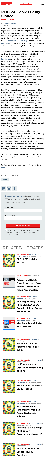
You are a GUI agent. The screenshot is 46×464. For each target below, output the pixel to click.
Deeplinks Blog (23, 255)
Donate (26, 3)
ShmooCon (18, 157)
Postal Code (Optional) (12, 207)
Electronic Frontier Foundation (7, 3)
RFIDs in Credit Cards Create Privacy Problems (29, 451)
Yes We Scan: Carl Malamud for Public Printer (28, 346)
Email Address (9, 215)
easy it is (5, 43)
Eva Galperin (36, 255)
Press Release (22, 275)
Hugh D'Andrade (10, 23)
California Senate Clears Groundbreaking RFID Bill (30, 367)
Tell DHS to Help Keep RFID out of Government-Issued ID (29, 431)
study (25, 90)
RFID (5, 179)
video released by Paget (18, 41)
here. (3, 167)
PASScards (5, 59)
